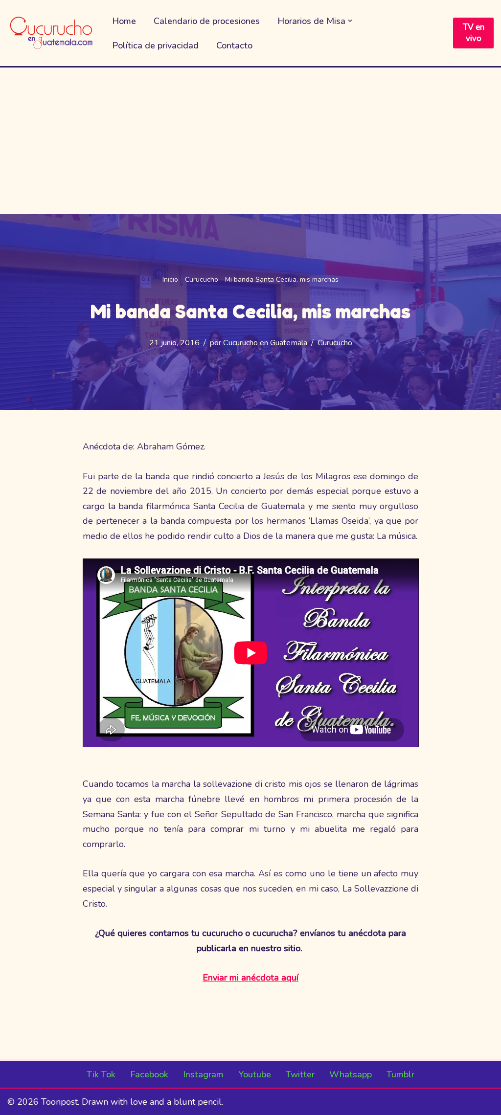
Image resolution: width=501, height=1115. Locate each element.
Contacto (234, 45)
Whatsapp (350, 1074)
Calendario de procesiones (207, 21)
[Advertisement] (250, 140)
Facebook (149, 1074)
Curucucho (201, 279)
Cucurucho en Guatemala (265, 342)
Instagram (203, 1074)
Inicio (170, 279)
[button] (350, 21)
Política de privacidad (155, 45)
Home (124, 21)
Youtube (254, 1074)
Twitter (300, 1074)
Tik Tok (101, 1074)
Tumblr (400, 1074)
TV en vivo (473, 33)
